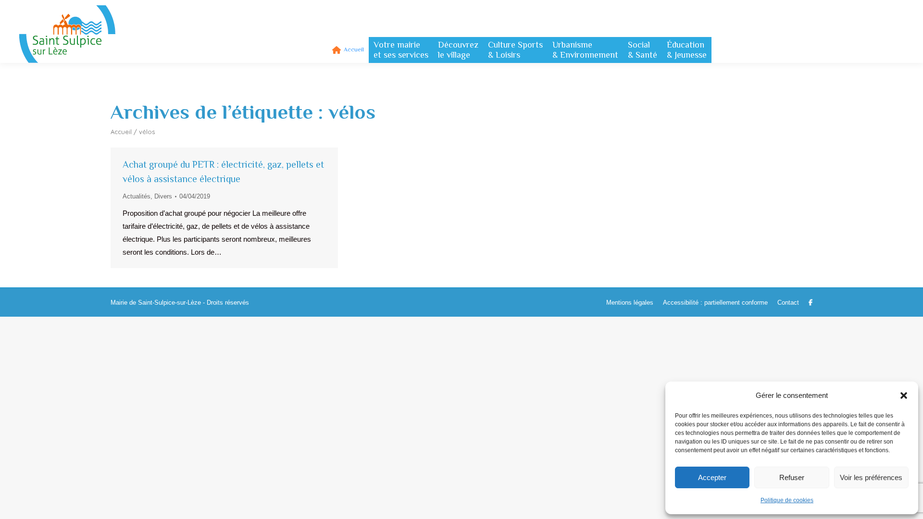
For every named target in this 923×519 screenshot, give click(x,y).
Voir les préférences (871, 477)
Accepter (712, 477)
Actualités (136, 196)
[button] (904, 395)
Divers (163, 196)
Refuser (791, 477)
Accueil (121, 132)
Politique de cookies (787, 500)
